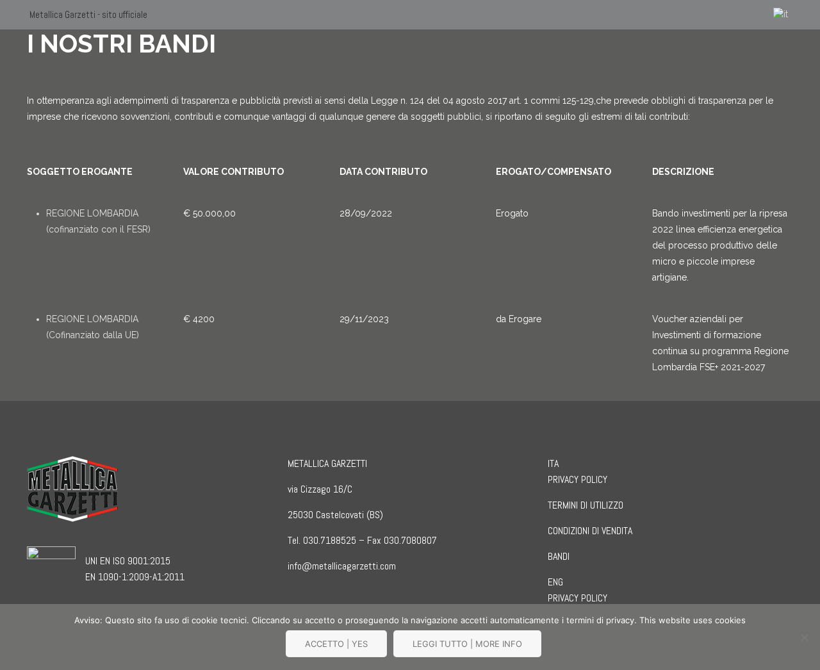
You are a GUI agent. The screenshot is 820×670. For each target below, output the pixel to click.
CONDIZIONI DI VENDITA (590, 530)
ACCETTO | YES (336, 644)
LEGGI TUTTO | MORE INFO (467, 644)
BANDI (559, 556)
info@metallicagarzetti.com (342, 566)
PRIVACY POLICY (577, 479)
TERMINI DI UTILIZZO (585, 505)
